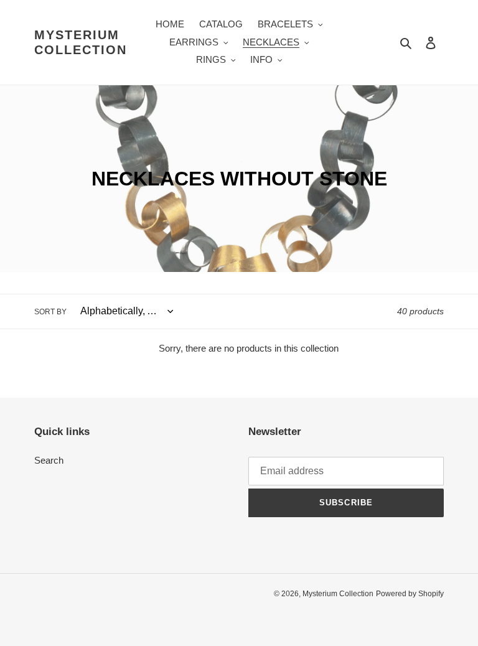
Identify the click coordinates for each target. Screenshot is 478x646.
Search (48, 460)
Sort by (50, 311)
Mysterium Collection (80, 42)
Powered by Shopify (410, 593)
